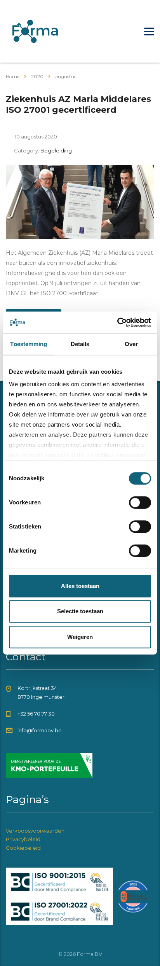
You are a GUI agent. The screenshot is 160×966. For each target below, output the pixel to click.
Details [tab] (80, 344)
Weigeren (80, 637)
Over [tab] (131, 344)
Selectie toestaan (80, 611)
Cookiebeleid (23, 848)
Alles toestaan (80, 586)
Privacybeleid (23, 839)
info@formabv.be (39, 730)
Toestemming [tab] (28, 344)
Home (12, 76)
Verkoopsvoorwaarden (35, 831)
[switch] (140, 502)
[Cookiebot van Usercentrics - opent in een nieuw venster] (117, 322)
